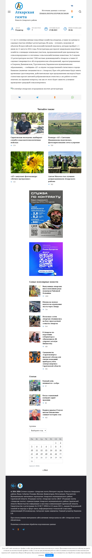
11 (37, 450)
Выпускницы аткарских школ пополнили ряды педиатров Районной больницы (52, 289)
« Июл (45, 470)
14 (51, 450)
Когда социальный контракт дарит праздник (50, 397)
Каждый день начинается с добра (51, 382)
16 (60, 450)
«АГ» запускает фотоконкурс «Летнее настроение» (24, 177)
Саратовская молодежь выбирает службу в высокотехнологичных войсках (26, 140)
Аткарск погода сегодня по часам (54, 13)
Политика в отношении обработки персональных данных (33, 524)
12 (42, 450)
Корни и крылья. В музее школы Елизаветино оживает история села (53, 412)
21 (51, 454)
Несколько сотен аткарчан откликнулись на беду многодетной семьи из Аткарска (52, 320)
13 (46, 450)
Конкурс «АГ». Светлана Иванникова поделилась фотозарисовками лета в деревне (64, 140)
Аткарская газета (24, 14)
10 (32, 450)
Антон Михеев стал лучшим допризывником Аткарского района (61, 179)
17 (32, 454)
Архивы (32, 426)
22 (56, 454)
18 (37, 454)
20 (46, 454)
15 (56, 450)
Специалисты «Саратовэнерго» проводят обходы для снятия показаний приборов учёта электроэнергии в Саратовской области (52, 359)
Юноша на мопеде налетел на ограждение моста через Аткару (52, 304)
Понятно (49, 555)
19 (42, 454)
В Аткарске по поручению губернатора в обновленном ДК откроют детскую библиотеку (50, 338)
